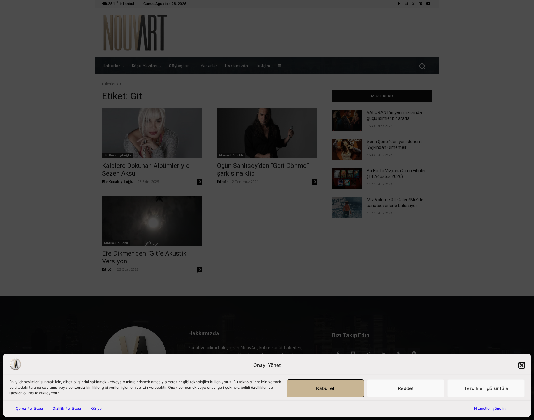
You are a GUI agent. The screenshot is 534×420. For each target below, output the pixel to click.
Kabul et (325, 388)
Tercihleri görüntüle (486, 388)
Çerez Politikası (29, 408)
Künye (96, 408)
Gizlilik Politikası (67, 408)
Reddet (406, 388)
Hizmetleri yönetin (490, 408)
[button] (522, 365)
